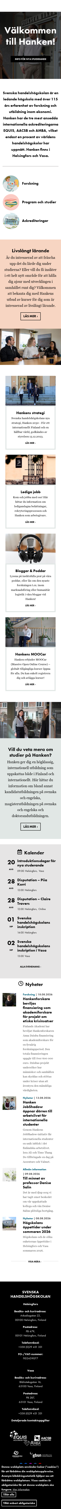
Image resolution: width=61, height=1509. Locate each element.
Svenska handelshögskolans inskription (33, 922)
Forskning (29, 994)
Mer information (21, 1489)
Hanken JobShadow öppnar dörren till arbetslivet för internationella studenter (37, 1113)
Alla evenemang (30, 966)
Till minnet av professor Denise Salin (37, 1183)
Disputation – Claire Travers (33, 901)
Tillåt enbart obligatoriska (19, 1503)
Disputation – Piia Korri (32, 882)
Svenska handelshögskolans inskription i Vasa (33, 946)
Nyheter (28, 1098)
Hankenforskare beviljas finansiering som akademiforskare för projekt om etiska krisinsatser (38, 1009)
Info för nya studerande (30, 59)
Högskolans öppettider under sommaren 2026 (37, 1227)
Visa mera (34, 1261)
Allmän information (34, 1169)
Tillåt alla (8, 1494)
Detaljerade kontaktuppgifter (30, 1420)
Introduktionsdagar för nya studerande (36, 863)
